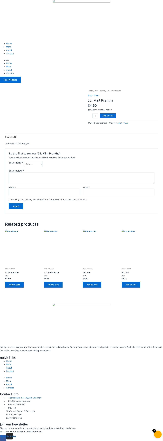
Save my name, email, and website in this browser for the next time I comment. (49, 199)
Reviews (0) (11, 137)
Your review (16, 170)
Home (9, 43)
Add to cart (107, 115)
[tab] (11, 137)
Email (86, 187)
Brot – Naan (100, 91)
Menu (8, 46)
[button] (81, 60)
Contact (10, 53)
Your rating (16, 162)
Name (12, 187)
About (9, 50)
